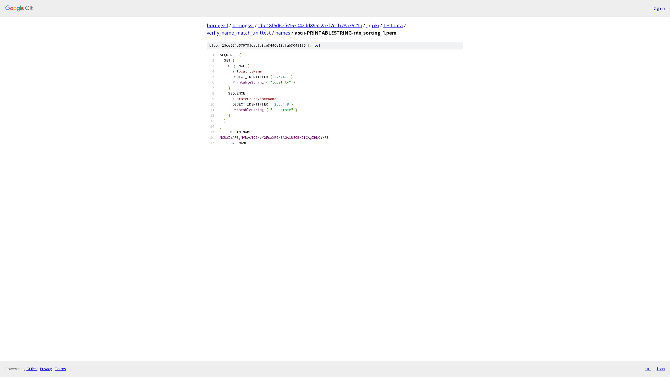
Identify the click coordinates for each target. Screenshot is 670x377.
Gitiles (31, 368)
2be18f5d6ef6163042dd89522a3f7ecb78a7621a (310, 25)
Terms (60, 368)
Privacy (46, 368)
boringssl (217, 25)
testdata (393, 25)
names (282, 33)
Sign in (659, 8)
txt (648, 368)
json (660, 368)
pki (375, 25)
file (314, 45)
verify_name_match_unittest (239, 33)
